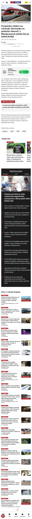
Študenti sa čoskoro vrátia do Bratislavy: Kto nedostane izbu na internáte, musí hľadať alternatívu (10, 452)
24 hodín (5, 174)
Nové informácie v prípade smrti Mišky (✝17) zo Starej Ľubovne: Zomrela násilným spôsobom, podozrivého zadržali (10, 503)
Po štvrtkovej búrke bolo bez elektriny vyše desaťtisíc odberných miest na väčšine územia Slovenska (9, 376)
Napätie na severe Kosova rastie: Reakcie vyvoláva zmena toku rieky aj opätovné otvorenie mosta (17, 215)
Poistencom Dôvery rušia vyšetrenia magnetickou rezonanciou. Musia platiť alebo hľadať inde (17, 197)
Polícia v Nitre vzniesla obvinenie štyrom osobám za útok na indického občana (10, 343)
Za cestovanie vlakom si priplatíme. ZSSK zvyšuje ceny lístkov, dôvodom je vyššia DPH (15, 106)
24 (26, 2)
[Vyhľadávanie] (3, 2)
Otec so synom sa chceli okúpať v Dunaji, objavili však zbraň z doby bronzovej (16, 207)
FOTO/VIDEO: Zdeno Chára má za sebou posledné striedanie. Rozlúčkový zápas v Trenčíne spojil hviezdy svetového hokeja (17, 261)
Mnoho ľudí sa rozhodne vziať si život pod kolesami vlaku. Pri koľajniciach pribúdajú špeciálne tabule (15, 158)
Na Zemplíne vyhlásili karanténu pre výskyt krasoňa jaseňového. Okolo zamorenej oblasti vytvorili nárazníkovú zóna (16, 225)
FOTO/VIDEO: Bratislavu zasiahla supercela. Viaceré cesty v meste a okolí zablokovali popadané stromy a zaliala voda (10, 397)
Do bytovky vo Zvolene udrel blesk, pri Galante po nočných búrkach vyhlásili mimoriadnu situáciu (16, 252)
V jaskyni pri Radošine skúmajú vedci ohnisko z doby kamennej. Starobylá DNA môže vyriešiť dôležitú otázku (10, 410)
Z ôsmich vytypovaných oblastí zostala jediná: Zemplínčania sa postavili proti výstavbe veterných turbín (10, 462)
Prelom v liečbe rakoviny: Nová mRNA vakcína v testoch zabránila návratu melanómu (16, 234)
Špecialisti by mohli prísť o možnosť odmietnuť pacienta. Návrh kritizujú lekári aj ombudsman (17, 270)
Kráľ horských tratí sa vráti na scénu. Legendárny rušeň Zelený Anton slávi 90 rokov (10, 311)
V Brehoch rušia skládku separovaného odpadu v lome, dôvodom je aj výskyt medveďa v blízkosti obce (16, 243)
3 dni (16, 174)
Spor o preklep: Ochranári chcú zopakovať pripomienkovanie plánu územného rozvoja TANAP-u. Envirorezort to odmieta (10, 442)
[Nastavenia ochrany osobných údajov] (3, 516)
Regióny (4, 295)
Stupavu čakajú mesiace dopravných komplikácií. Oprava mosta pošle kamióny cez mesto (10, 482)
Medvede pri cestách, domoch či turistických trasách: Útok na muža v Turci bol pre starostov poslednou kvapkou (10, 421)
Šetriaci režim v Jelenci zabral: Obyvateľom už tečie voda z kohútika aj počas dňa (9, 492)
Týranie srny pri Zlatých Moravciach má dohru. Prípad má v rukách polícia (10, 431)
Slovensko (10, 142)
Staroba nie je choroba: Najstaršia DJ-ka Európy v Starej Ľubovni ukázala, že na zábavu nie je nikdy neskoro (10, 321)
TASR (4, 42)
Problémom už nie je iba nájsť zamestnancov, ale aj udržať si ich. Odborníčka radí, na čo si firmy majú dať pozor (16, 280)
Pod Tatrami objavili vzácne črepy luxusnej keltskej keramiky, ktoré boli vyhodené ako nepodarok (10, 473)
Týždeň (27, 174)
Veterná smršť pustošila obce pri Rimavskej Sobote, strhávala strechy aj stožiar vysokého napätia (10, 299)
